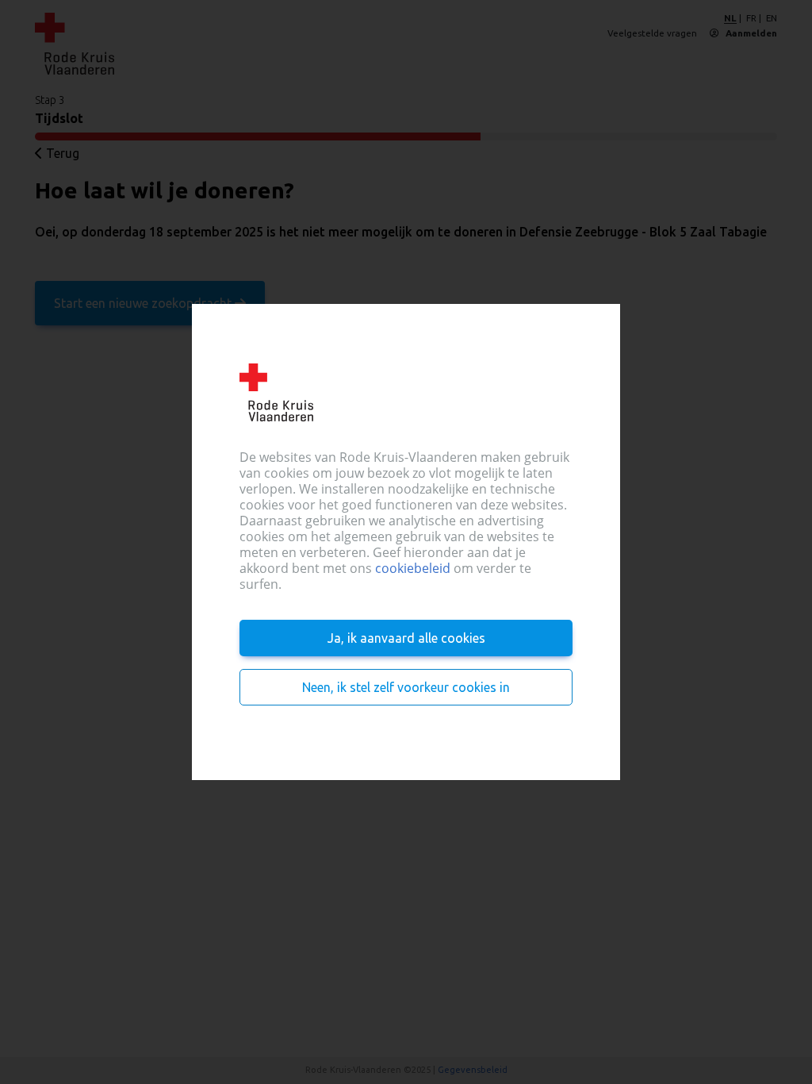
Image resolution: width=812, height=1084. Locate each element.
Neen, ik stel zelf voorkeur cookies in (406, 687)
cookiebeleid (412, 568)
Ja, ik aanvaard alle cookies (406, 638)
